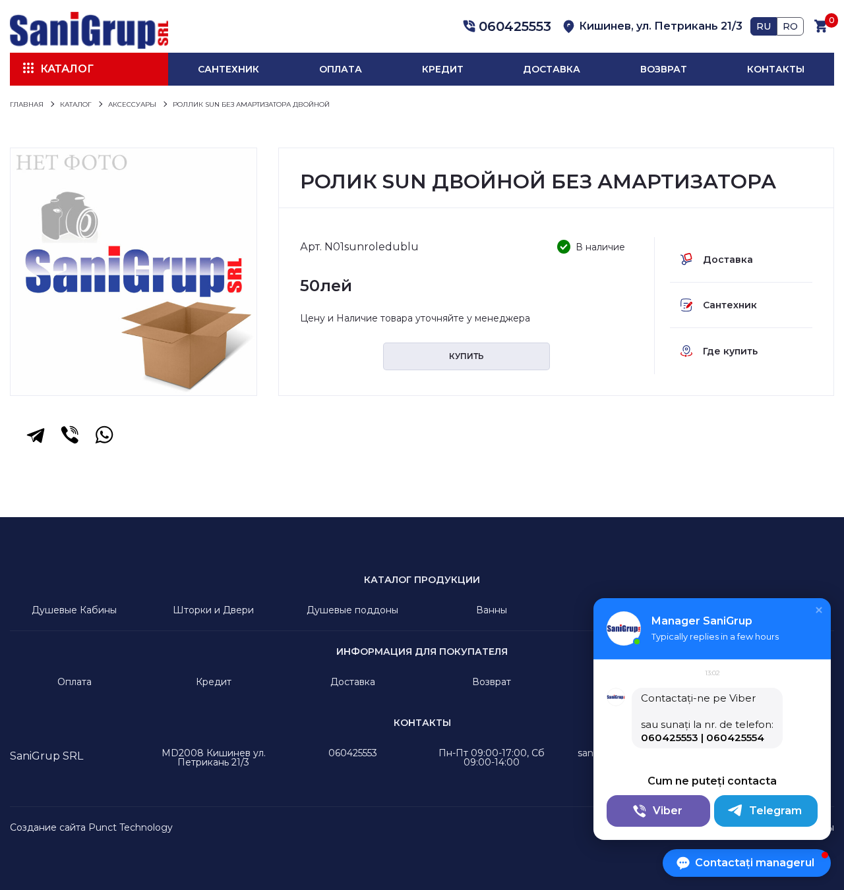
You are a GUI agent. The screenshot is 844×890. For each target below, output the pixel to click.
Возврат (663, 69)
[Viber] (70, 435)
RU (763, 26)
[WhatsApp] (104, 435)
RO (790, 26)
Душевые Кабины (74, 610)
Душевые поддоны (352, 610)
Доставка (551, 69)
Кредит (443, 69)
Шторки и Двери (213, 610)
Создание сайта (48, 827)
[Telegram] (35, 435)
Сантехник (228, 69)
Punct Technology (130, 827)
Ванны (491, 610)
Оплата (340, 69)
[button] (505, 26)
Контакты (775, 69)
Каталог (67, 69)
